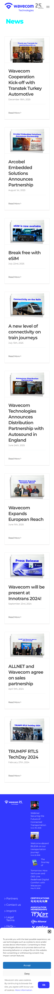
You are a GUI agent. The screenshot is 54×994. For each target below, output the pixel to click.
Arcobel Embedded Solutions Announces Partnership (24, 140)
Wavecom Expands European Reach (24, 486)
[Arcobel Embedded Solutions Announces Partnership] (27, 140)
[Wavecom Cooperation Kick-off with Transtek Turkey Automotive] (27, 50)
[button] (49, 931)
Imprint (11, 911)
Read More (14, 112)
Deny (27, 973)
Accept (27, 965)
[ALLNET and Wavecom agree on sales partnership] (27, 645)
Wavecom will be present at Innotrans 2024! (24, 565)
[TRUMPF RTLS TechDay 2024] (27, 730)
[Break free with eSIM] (27, 231)
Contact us (13, 904)
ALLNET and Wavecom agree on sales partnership (24, 645)
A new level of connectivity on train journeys (24, 305)
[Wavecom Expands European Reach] (27, 486)
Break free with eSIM (24, 231)
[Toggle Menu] (48, 7)
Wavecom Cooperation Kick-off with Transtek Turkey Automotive (24, 49)
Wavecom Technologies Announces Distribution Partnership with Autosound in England (24, 384)
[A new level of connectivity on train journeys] (27, 305)
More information (23, 990)
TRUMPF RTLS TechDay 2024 (24, 730)
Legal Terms (10, 919)
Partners (12, 898)
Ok (43, 985)
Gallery (30, 49)
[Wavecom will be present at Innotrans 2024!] (27, 566)
